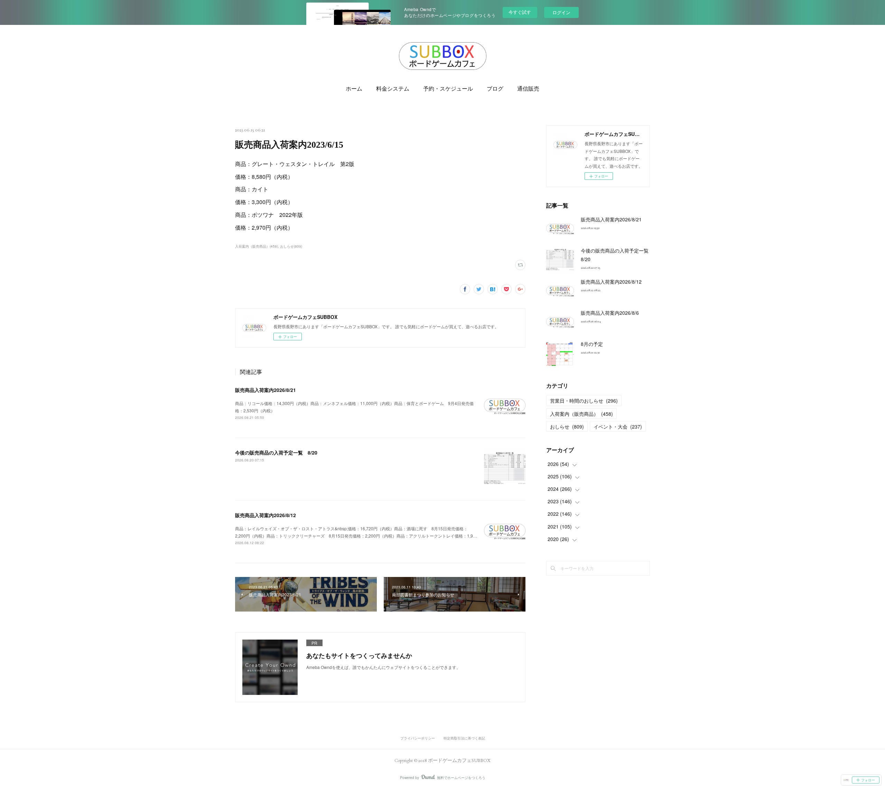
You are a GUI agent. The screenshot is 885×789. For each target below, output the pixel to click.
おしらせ (567, 426)
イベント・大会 (618, 426)
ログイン (561, 12)
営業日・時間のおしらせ (584, 400)
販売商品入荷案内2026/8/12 (265, 515)
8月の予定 (592, 343)
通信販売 (528, 88)
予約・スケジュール (448, 88)
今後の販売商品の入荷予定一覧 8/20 (276, 452)
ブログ (495, 88)
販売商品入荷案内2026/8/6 (610, 312)
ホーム (354, 88)
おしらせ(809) (291, 246)
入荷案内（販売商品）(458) (256, 246)
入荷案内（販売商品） (581, 413)
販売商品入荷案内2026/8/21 (265, 389)
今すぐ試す (520, 12)
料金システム (392, 88)
